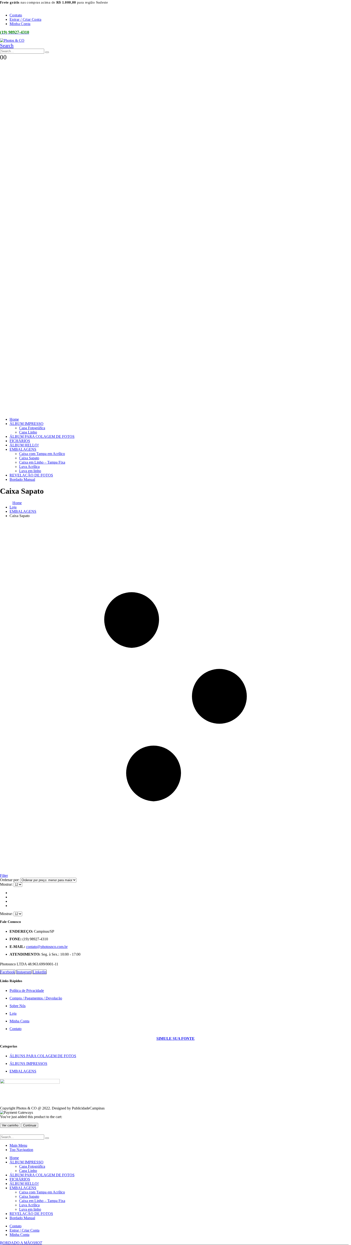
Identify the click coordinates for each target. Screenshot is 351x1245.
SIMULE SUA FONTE (19, 7)
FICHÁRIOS (20, 441)
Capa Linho (28, 432)
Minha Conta (20, 24)
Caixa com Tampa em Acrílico (42, 454)
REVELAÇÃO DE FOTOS (31, 475)
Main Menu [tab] (18, 1145)
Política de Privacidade (27, 991)
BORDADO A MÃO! (21, 1243)
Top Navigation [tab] (21, 1150)
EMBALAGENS (23, 449)
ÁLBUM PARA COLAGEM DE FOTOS (42, 436)
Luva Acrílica (29, 467)
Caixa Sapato (29, 458)
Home (14, 419)
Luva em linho (30, 471)
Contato (16, 15)
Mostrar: (7, 884)
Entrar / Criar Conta (25, 19)
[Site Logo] (12, 40)
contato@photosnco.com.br (47, 947)
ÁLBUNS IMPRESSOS (28, 1064)
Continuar (29, 1125)
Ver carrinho (10, 1125)
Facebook (7, 972)
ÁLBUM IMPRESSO (26, 424)
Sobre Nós (18, 1006)
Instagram (23, 972)
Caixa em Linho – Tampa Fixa (42, 462)
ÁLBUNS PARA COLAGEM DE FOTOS (43, 1056)
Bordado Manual (22, 479)
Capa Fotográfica (32, 428)
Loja (13, 1013)
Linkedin (39, 972)
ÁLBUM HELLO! (24, 445)
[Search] (47, 52)
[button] (7, 45)
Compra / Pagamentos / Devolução (36, 998)
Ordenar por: (10, 880)
